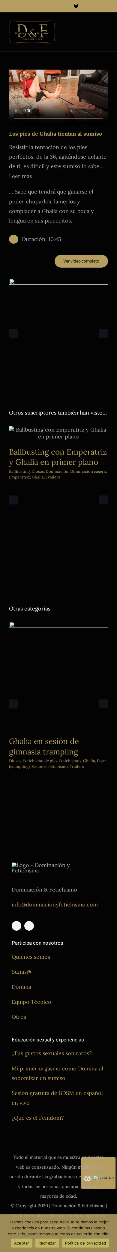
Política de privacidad (85, 1243)
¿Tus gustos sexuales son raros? (52, 1053)
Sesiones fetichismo (50, 766)
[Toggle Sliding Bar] (94, 26)
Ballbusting (19, 471)
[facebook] (16, 926)
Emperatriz (19, 477)
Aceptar (21, 1243)
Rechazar (47, 1243)
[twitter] (29, 926)
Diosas (38, 471)
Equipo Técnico (31, 1001)
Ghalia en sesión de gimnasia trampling (44, 746)
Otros (19, 1016)
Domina (21, 986)
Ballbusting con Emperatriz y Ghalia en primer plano (58, 457)
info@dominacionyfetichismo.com (55, 904)
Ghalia (38, 477)
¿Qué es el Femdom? (38, 1117)
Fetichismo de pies (40, 760)
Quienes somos (31, 956)
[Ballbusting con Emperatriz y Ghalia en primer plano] (58, 433)
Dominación (57, 471)
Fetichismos (70, 760)
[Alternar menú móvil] (105, 26)
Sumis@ (21, 971)
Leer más (20, 176)
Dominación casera (88, 471)
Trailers (53, 477)
